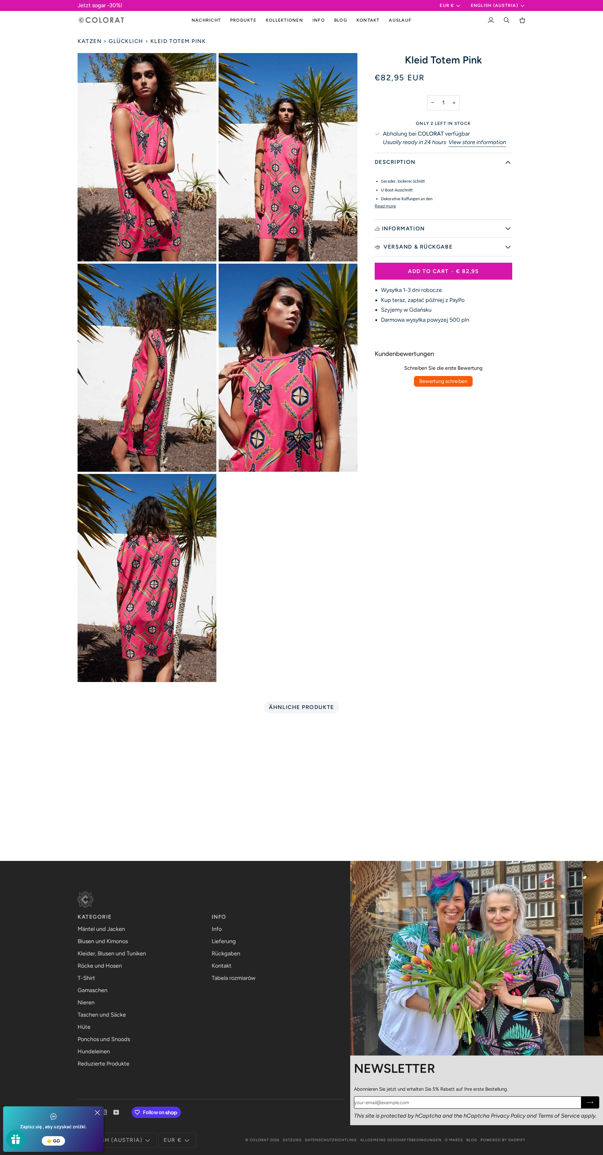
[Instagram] (104, 1112)
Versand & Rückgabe (417, 247)
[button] (243, 20)
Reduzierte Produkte (103, 1063)
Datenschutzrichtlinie (331, 1140)
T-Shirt (86, 978)
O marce (454, 1140)
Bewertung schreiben (443, 381)
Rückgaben (226, 953)
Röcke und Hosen (100, 965)
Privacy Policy (508, 1115)
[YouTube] (116, 1112)
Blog (471, 1140)
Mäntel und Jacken (101, 929)
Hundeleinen (94, 1051)
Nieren (86, 1002)
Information (403, 228)
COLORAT (259, 1140)
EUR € (447, 5)
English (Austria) (494, 5)
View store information (477, 142)
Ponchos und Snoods (104, 1039)
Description (395, 162)
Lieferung (224, 941)
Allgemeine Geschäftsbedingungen (401, 1140)
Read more (385, 205)
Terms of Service (559, 1115)
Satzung (292, 1140)
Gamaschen (92, 990)
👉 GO (53, 1140)
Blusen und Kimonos (103, 941)
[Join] (590, 1102)
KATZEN (89, 41)
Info (217, 929)
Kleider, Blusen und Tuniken (112, 953)
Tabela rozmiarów (233, 978)
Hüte (84, 1026)
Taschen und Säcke (102, 1014)
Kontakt (221, 965)
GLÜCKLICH (126, 41)
